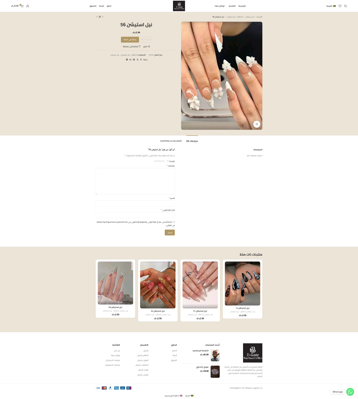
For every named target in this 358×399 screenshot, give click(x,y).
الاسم (172, 198)
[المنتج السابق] (102, 16)
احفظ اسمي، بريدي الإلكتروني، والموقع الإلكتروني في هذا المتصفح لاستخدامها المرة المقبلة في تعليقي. (136, 223)
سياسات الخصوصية (112, 365)
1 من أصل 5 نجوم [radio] (163, 161)
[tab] (192, 139)
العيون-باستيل (142, 360)
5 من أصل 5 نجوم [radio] (155, 161)
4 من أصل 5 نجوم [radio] (157, 161)
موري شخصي (202, 367)
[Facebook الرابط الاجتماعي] (140, 59)
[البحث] (345, 6)
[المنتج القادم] (97, 16)
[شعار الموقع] (179, 6)
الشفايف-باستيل (141, 365)
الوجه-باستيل (143, 370)
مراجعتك (171, 165)
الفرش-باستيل (142, 374)
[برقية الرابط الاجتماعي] (127, 59)
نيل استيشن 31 (200, 311)
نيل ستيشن (249, 16)
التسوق (174, 360)
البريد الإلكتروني (168, 210)
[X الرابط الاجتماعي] (137, 59)
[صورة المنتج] (242, 283)
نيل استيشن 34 (158, 311)
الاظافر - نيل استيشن (234, 16)
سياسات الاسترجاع (113, 360)
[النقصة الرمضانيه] (215, 355)
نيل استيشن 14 (242, 308)
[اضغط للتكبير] (256, 124)
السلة (175, 355)
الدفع (174, 350)
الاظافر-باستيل (142, 355)
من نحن (117, 350)
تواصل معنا (115, 355)
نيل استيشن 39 (115, 307)
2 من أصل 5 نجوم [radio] (161, 161)
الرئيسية (259, 16)
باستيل (145, 350)
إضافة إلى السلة (130, 39)
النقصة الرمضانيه (201, 350)
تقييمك (171, 161)
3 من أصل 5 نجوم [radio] (159, 161)
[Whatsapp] (350, 392)
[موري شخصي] (215, 372)
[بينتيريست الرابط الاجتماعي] (134, 59)
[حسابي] (27, 6)
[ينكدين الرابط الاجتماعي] (130, 59)
